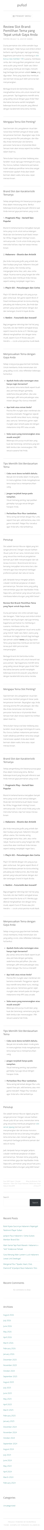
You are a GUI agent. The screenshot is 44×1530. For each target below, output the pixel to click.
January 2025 (8, 1421)
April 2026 (7, 1337)
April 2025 (7, 1404)
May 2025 (7, 1399)
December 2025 (10, 1359)
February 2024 (9, 1483)
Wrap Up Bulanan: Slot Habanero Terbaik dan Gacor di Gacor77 (31, 1183)
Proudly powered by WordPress (22, 1522)
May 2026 (7, 1331)
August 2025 (8, 1382)
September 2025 (10, 1376)
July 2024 (7, 1455)
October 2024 (9, 1438)
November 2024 (10, 1432)
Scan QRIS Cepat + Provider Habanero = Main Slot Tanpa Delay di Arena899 (12, 1183)
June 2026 (7, 1326)
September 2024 (10, 1443)
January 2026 (8, 1354)
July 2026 (7, 1320)
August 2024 (8, 1449)
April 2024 (7, 1471)
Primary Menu (23, 16)
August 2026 (8, 1315)
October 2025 (9, 1371)
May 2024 (7, 1466)
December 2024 (10, 1427)
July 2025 (7, 1387)
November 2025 (10, 1365)
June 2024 (7, 1460)
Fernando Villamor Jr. (30, 1525)
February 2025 (9, 1415)
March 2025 (8, 1410)
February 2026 (9, 1348)
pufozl (22, 5)
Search (6, 1197)
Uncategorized (9, 1505)
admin (30, 39)
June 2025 (7, 1393)
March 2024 (8, 1477)
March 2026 (8, 1343)
